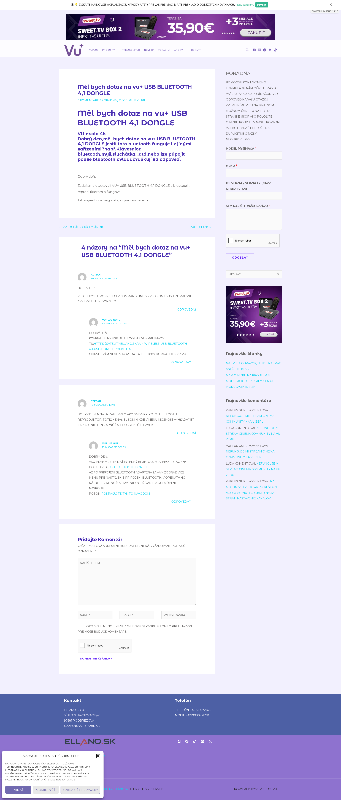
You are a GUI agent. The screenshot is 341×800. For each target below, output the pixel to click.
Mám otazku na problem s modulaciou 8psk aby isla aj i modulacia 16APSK (250, 381)
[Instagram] (259, 50)
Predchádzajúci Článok (81, 227)
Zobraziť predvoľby (80, 789)
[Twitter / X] (270, 50)
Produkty (108, 50)
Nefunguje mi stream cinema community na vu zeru (253, 433)
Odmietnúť (46, 789)
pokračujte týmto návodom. (125, 493)
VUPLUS (93, 50)
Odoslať (240, 257)
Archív (178, 50)
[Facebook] (254, 50)
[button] (98, 756)
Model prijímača (241, 148)
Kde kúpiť (195, 50)
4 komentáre (88, 100)
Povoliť (261, 4)
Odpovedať (186, 309)
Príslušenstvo (131, 50)
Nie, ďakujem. (245, 4)
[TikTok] (275, 50)
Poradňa (164, 50)
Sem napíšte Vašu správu (248, 206)
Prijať (18, 789)
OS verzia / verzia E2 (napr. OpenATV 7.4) (248, 185)
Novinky (149, 50)
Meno (231, 166)
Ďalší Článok (202, 227)
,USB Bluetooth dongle (128, 467)
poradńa (109, 100)
